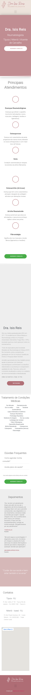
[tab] (15, 460)
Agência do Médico (18, 691)
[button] (15, 11)
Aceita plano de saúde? (13, 467)
